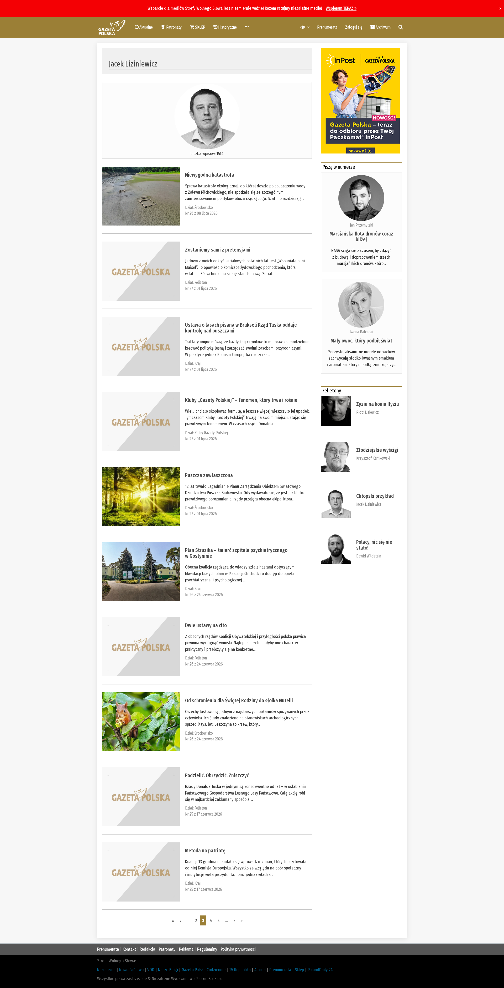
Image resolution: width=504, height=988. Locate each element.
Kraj (198, 363)
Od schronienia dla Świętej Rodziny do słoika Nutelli (239, 700)
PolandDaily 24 (320, 969)
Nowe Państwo (131, 969)
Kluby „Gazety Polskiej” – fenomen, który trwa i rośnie (241, 400)
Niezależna (106, 969)
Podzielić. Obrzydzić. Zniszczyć (217, 775)
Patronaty (167, 949)
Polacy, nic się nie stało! (374, 545)
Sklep (299, 969)
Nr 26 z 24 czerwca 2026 (204, 594)
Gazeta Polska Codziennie (203, 969)
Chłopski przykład (375, 496)
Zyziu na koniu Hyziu (377, 404)
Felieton (201, 282)
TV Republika (240, 969)
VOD (150, 969)
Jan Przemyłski (361, 225)
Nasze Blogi (168, 969)
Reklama (186, 949)
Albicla (260, 969)
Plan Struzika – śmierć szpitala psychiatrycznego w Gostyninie (236, 553)
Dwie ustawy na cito (206, 625)
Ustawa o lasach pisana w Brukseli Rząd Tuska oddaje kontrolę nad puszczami (241, 328)
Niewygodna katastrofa (209, 175)
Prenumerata (327, 27)
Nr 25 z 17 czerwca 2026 (203, 814)
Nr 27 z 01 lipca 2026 (201, 288)
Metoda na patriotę (205, 850)
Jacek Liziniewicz (368, 504)
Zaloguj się (353, 27)
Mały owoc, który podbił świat (361, 340)
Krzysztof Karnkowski (373, 458)
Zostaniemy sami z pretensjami (217, 250)
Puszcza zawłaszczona (209, 475)
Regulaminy (207, 949)
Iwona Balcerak (361, 331)
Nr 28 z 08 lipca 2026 (201, 213)
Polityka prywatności (238, 949)
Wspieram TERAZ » (341, 8)
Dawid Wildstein (368, 556)
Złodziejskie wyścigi (377, 450)
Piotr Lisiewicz (367, 412)
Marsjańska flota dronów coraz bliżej (361, 237)
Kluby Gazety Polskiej (211, 432)
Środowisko (204, 207)
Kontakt (129, 949)
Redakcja (147, 949)
